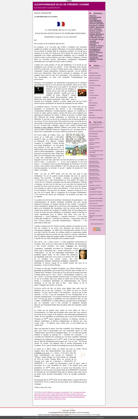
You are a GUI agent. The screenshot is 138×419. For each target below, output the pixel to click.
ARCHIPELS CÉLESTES (95, 185)
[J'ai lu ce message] (136, 417)
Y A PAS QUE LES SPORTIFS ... (96, 131)
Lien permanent (56, 392)
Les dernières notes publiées (69, 412)
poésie (99, 31)
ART (90, 70)
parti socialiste (95, 22)
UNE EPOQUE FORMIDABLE (96, 117)
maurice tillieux (66, 393)
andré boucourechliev (79, 397)
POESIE (91, 112)
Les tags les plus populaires (83, 412)
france (92, 52)
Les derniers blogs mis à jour (55, 412)
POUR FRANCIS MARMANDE (96, 205)
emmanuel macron (94, 43)
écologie (93, 19)
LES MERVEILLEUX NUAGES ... (96, 158)
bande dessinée (96, 34)
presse (92, 31)
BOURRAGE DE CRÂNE (95, 75)
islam (100, 56)
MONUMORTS (92, 105)
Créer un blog (66, 410)
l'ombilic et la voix (58, 397)
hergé (100, 39)
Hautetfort (73, 410)
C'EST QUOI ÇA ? (93, 203)
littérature (100, 27)
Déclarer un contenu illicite (44, 414)
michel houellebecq (95, 49)
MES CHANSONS (93, 102)
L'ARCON (91, 92)
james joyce (65, 397)
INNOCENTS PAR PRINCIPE (96, 200)
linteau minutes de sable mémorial (51, 395)
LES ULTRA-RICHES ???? (95, 124)
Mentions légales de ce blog (57, 414)
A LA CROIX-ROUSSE (94, 68)
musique (93, 46)
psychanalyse (50, 397)
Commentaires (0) (65, 392)
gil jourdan (73, 393)
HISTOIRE (91, 87)
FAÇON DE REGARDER (95, 85)
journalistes (94, 51)
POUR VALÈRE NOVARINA (95, 191)
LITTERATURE (92, 97)
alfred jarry (41, 395)
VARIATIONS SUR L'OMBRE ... (96, 198)
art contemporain (77, 392)
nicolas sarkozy (96, 60)
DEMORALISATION (93, 80)
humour (99, 52)
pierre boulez (69, 395)
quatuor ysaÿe (37, 398)
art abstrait (52, 393)
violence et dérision (42, 397)
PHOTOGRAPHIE (93, 133)
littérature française (93, 55)
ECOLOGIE (92, 83)
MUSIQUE (91, 107)
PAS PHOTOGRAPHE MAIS (95, 110)
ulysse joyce (71, 397)
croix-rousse (95, 32)
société (92, 41)
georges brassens (96, 24)
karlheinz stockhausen (78, 395)
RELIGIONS (92, 115)
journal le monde (96, 38)
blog (99, 414)
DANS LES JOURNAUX (94, 78)
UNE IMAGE (92, 213)
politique (97, 29)
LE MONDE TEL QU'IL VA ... (95, 208)
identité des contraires (61, 398)
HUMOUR (91, 90)
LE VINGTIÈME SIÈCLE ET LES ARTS (45, 16)
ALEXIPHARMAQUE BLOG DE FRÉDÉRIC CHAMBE (61, 4)
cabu (91, 36)
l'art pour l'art (63, 395)
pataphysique (44, 398)
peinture (43, 393)
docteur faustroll (51, 398)
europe (92, 23)
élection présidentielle (95, 16)
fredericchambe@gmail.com (96, 223)
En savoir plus (99, 417)
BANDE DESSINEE (93, 73)
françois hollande (95, 37)
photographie (95, 20)
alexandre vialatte (93, 58)
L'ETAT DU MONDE (93, 95)
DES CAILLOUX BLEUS (94, 210)
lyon (91, 29)
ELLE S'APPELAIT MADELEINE (96, 219)
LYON (90, 100)
